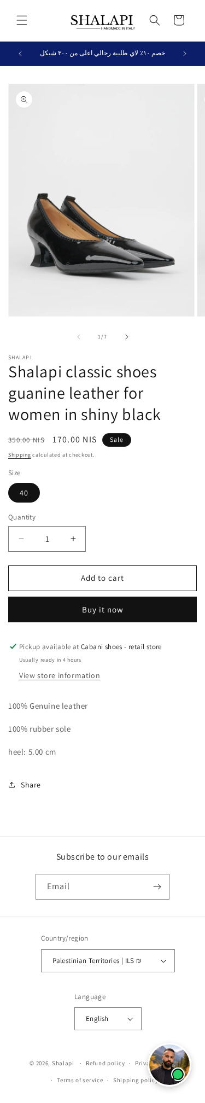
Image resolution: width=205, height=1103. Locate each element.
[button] (22, 20)
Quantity (22, 517)
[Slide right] (127, 337)
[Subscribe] (157, 887)
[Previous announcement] (20, 54)
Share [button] (31, 785)
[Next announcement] (185, 54)
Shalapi (63, 1063)
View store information (59, 675)
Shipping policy (136, 1080)
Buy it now (103, 609)
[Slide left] (79, 337)
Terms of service (80, 1080)
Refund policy (105, 1063)
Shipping (19, 454)
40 (24, 493)
